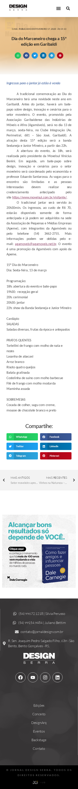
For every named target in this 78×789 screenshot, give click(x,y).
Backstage (38, 740)
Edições (39, 705)
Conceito (39, 714)
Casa (15, 29)
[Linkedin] (57, 677)
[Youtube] (33, 677)
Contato (39, 748)
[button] (58, 8)
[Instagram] (45, 677)
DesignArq (39, 722)
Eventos (39, 731)
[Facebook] (20, 677)
